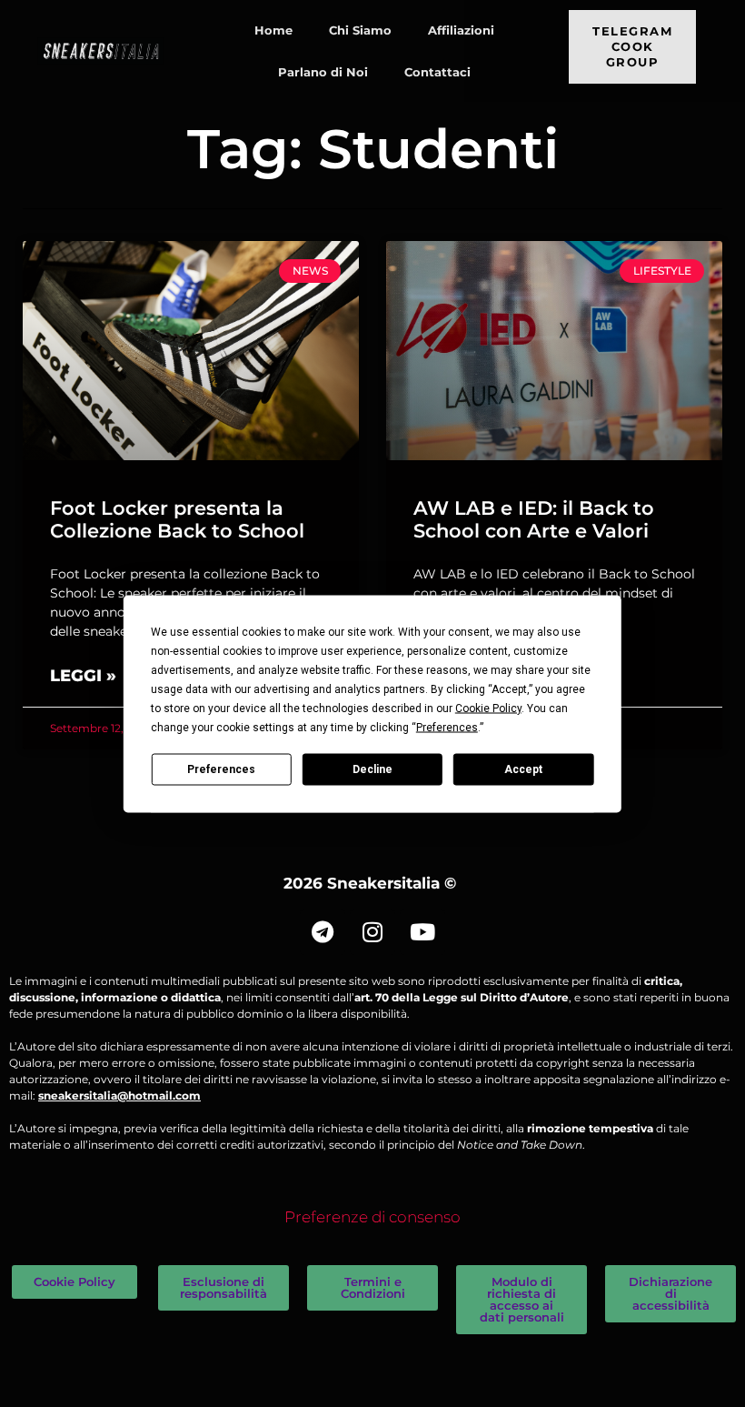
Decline (372, 769)
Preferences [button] (447, 726)
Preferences (221, 769)
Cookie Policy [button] (488, 707)
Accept (523, 769)
